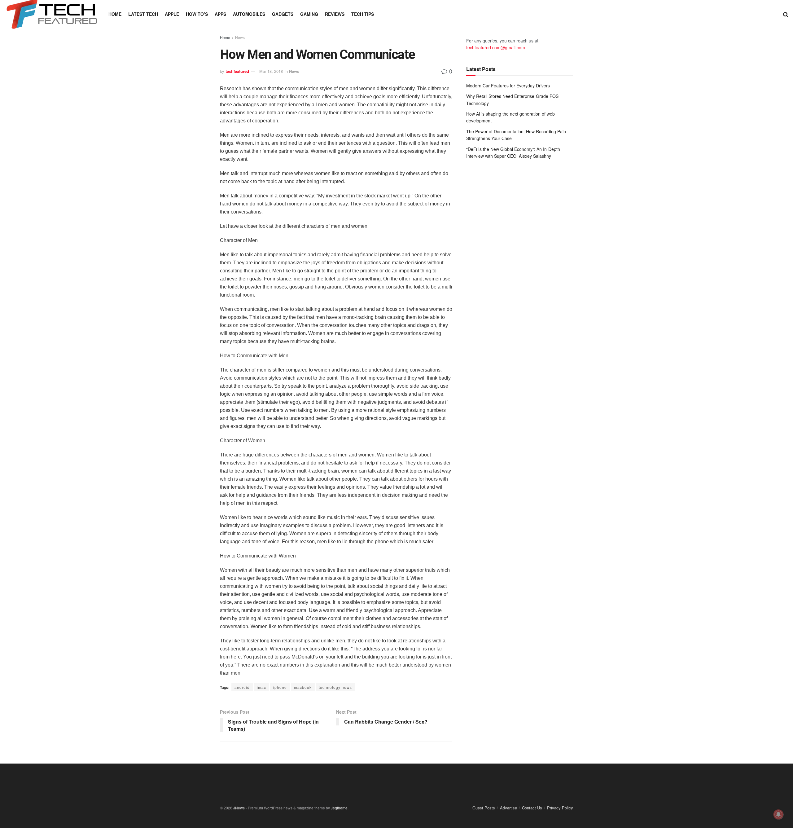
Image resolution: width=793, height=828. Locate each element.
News (240, 37)
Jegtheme (339, 807)
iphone (280, 687)
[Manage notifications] (778, 814)
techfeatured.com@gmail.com (495, 47)
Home (114, 14)
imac (261, 687)
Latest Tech (143, 14)
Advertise (508, 808)
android (242, 687)
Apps (220, 14)
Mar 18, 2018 (271, 71)
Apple (172, 14)
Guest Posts (483, 808)
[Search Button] (785, 14)
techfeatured (237, 71)
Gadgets (282, 14)
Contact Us (532, 808)
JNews (239, 807)
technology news (335, 687)
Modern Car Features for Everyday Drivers (508, 85)
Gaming (309, 14)
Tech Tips (362, 14)
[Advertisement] (519, 215)
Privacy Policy (560, 808)
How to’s (197, 14)
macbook (303, 687)
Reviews (334, 14)
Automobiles (249, 14)
